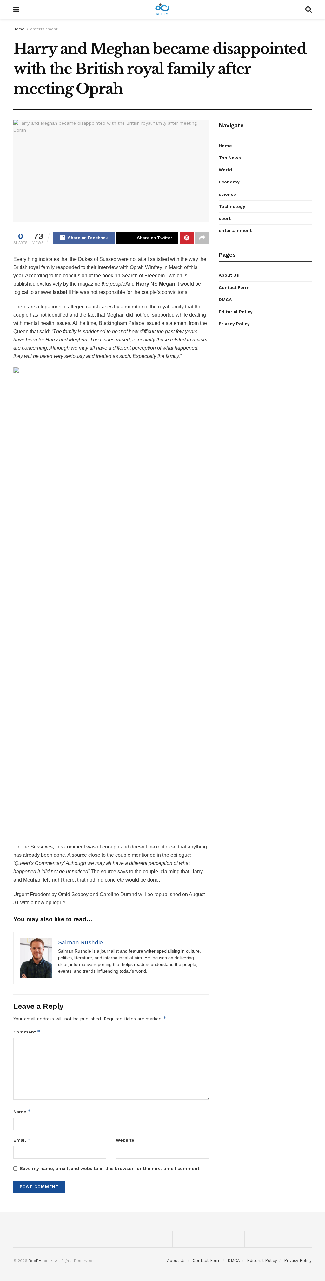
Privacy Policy (234, 323)
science (227, 194)
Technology (232, 206)
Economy (229, 181)
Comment (26, 1032)
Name (22, 1111)
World (225, 169)
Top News (230, 157)
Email (21, 1140)
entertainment (43, 29)
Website (125, 1140)
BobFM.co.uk (41, 1260)
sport (225, 218)
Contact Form (234, 287)
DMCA (225, 299)
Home (18, 29)
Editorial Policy (236, 311)
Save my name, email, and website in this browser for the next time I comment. (110, 1168)
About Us (229, 275)
